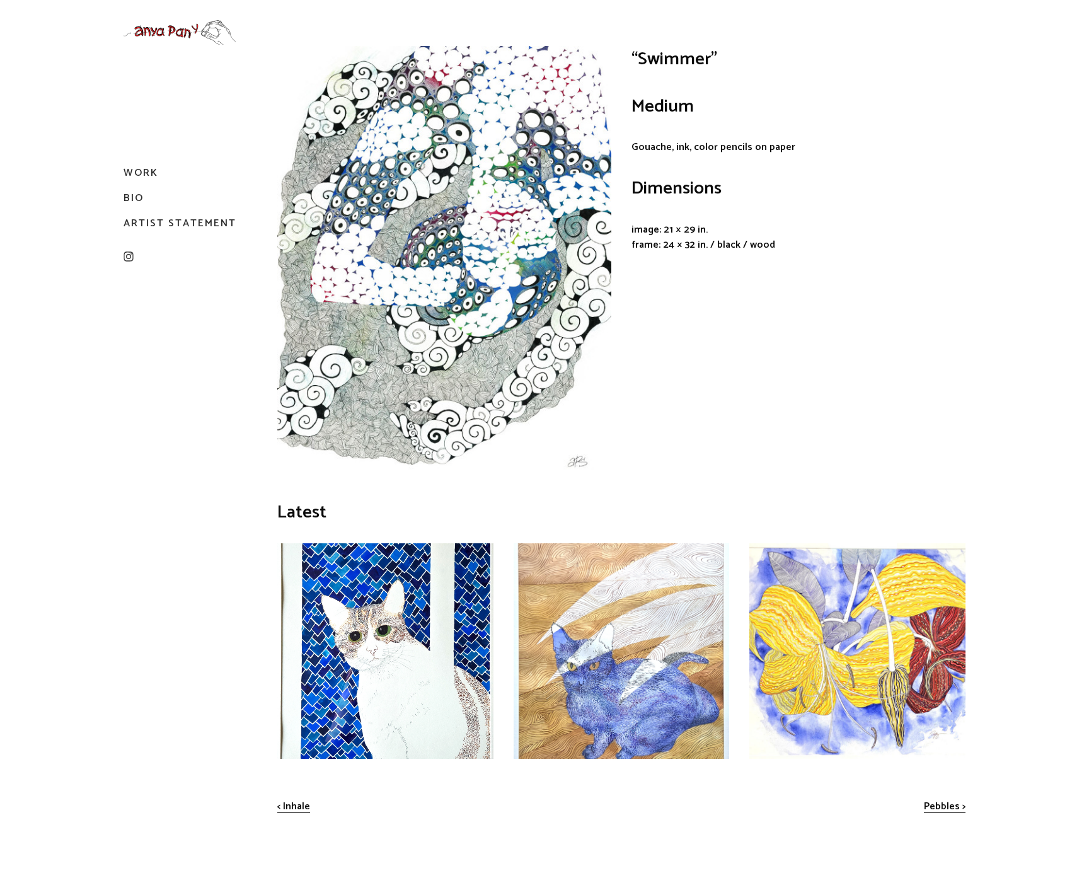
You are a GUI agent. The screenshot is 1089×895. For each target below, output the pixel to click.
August (293, 551)
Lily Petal (769, 551)
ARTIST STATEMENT (180, 223)
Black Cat (534, 551)
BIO (134, 198)
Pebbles (942, 806)
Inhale (296, 806)
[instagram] (129, 256)
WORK (141, 173)
